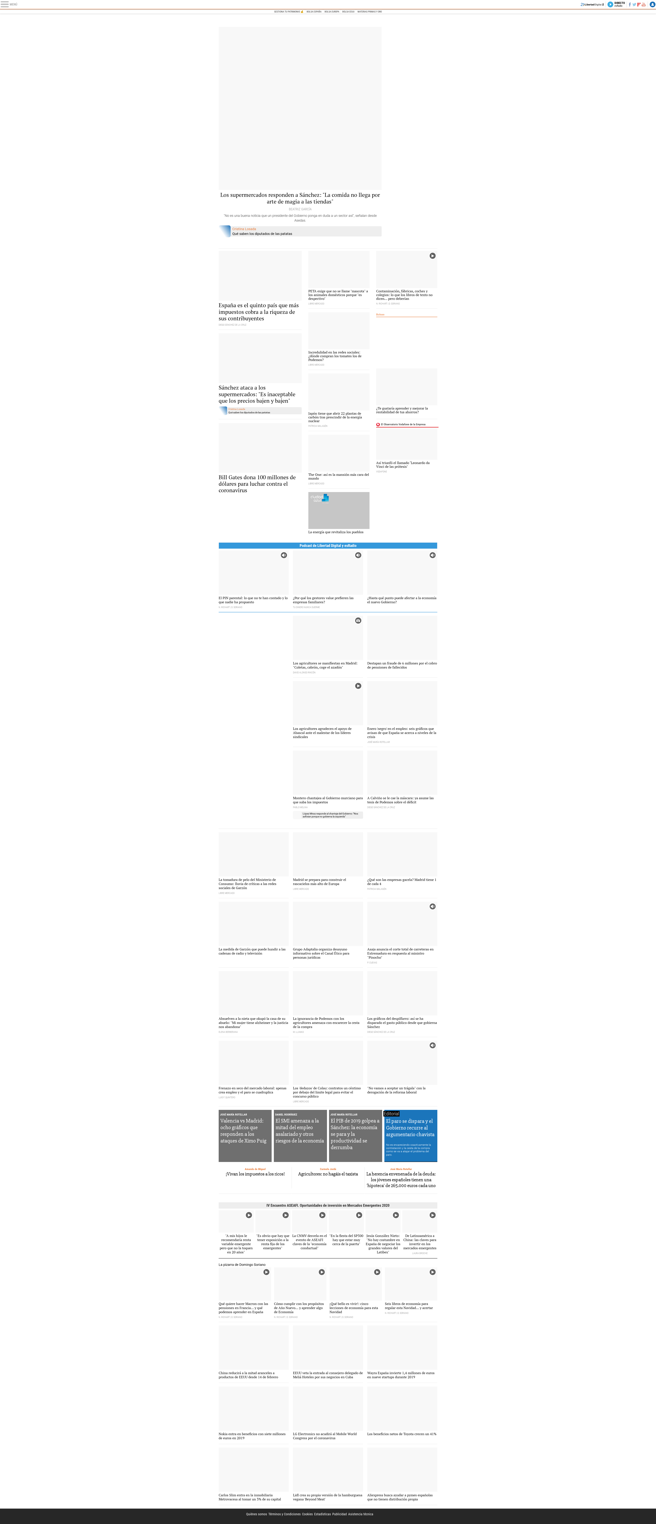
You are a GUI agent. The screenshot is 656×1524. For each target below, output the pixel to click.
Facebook (629, 4)
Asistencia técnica (360, 1514)
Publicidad (339, 1514)
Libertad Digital (408, 1516)
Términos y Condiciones (284, 1514)
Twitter (634, 4)
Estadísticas (322, 1514)
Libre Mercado (328, 4)
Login (652, 4)
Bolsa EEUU (348, 11)
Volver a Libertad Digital (592, 4)
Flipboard (639, 4)
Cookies (307, 1514)
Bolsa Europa (332, 11)
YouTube (643, 4)
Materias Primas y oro (370, 11)
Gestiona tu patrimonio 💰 (289, 11)
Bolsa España (314, 11)
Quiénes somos (256, 1514)
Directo (619, 4)
